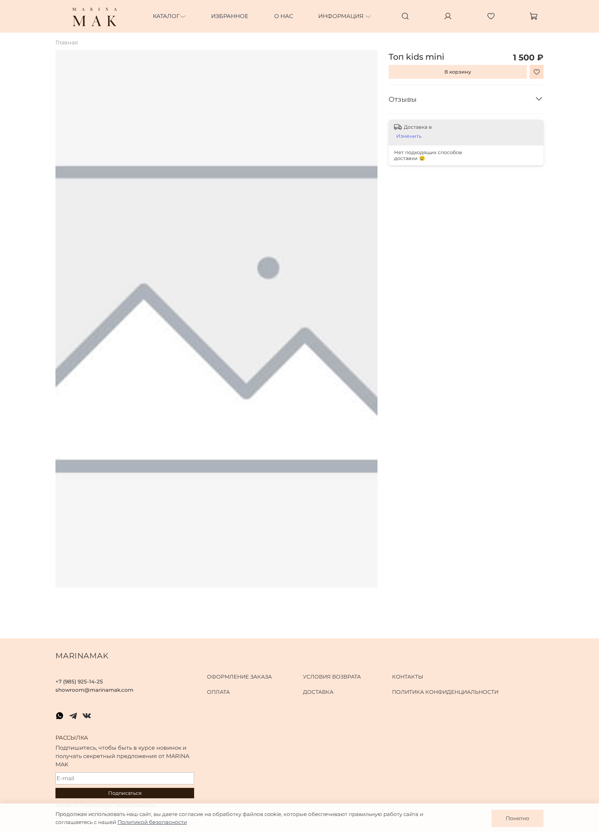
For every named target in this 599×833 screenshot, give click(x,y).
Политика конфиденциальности (445, 692)
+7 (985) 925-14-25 (79, 681)
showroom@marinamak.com (94, 690)
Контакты (407, 676)
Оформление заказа (239, 676)
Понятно (517, 818)
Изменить (409, 136)
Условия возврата (332, 676)
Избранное (230, 16)
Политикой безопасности (152, 822)
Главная (66, 42)
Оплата (218, 692)
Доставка (318, 692)
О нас (283, 16)
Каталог (166, 16)
